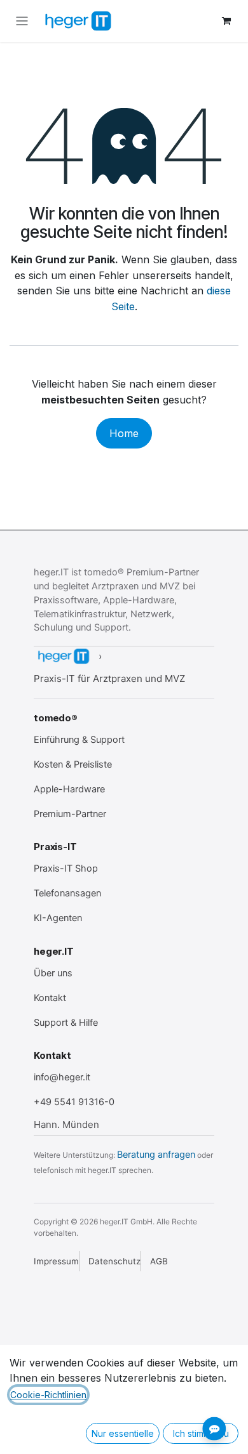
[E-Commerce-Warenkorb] (226, 21)
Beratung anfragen (156, 1154)
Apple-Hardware (69, 789)
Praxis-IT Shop (66, 868)
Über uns (53, 973)
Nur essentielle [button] (123, 1433)
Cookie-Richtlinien (48, 1394)
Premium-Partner (70, 814)
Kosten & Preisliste (73, 764)
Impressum (56, 1261)
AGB (159, 1261)
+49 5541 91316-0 (74, 1102)
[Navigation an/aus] (22, 21)
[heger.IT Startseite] (63, 656)
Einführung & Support (79, 739)
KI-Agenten (58, 918)
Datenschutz (114, 1261)
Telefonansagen (67, 893)
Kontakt (50, 998)
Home (124, 433)
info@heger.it (62, 1077)
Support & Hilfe (66, 1022)
